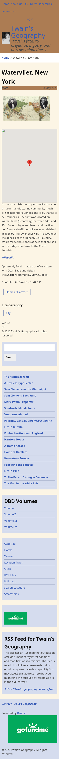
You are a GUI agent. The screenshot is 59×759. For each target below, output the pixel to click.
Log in (29, 19)
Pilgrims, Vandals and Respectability (28, 420)
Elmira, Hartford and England (23, 433)
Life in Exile (11, 471)
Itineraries (45, 4)
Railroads (10, 581)
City (8, 313)
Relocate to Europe (16, 458)
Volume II (10, 514)
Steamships (11, 594)
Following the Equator (18, 465)
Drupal (21, 713)
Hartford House (14, 439)
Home (5, 4)
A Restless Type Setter (18, 383)
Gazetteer (10, 543)
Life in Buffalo (13, 427)
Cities (7, 569)
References (9, 11)
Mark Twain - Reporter (18, 402)
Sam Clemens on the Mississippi (25, 389)
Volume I (9, 508)
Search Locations (14, 587)
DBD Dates (30, 4)
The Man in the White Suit (21, 483)
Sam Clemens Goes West (20, 395)
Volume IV (10, 527)
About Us (16, 4)
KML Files (10, 575)
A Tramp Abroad (14, 446)
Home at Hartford (17, 292)
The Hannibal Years (17, 376)
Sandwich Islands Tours (19, 408)
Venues (8, 556)
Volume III (10, 520)
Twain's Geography (28, 32)
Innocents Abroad (16, 414)
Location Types (13, 562)
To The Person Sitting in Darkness (26, 477)
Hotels (8, 550)
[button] (29, 163)
